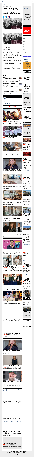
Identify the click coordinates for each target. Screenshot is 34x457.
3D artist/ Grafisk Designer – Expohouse (8, 100)
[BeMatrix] (4, 4)
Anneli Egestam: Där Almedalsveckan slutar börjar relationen (11, 399)
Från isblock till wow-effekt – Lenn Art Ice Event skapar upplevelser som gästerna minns (27, 215)
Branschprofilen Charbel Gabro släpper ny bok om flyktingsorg (11, 250)
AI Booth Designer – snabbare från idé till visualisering (26, 12)
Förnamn (24, 40)
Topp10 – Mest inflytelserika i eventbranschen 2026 (10, 232)
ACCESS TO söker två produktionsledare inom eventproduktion (11, 98)
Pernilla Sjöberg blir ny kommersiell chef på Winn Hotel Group (11, 169)
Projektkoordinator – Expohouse (8, 101)
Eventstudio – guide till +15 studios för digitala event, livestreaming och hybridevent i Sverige (27, 176)
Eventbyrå (7, 6)
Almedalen (4, 400)
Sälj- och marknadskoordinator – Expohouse (9, 99)
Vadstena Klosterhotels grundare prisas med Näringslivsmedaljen (12, 286)
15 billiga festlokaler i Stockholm (7, 184)
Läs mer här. (21, 453)
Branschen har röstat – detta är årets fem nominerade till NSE (11, 333)
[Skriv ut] (9, 17)
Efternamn (24, 43)
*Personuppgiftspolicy (25, 54)
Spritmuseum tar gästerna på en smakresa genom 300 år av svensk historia (27, 232)
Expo (3, 433)
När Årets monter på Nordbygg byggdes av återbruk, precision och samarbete (26, 129)
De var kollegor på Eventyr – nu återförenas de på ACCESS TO (10, 89)
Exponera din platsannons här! (12, 106)
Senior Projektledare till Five (7, 103)
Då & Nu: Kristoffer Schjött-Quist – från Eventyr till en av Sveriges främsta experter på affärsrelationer (12, 266)
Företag (24, 49)
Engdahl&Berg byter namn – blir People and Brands (9, 83)
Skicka (27, 56)
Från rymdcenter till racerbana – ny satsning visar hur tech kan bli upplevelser (26, 250)
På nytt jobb (4, 351)
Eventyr (10, 6)
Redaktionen (7, 71)
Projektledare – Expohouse (7, 102)
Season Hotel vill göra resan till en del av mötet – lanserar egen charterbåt (27, 196)
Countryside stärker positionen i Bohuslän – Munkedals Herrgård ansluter (27, 264)
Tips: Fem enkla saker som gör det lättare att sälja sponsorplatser (27, 80)
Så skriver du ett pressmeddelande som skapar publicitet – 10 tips (27, 77)
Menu (32, 1)
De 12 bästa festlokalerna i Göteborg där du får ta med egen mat (12, 216)
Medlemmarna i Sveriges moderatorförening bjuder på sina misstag (27, 86)
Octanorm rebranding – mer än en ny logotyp (9, 443)
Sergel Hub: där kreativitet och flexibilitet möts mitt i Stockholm (11, 317)
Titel (23, 46)
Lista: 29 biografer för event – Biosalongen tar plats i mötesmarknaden (27, 279)
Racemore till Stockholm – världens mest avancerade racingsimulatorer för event (27, 298)
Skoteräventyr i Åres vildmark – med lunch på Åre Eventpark (26, 98)
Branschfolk (5, 251)
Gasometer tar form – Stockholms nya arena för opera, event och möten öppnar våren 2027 (26, 158)
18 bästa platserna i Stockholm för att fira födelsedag (10, 200)
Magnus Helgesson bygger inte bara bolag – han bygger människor (26, 312)
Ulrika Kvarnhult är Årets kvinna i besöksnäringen (10, 301)
